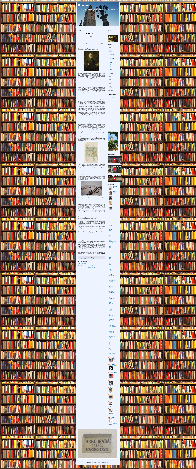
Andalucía (110, 226)
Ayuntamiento (111, 229)
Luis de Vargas (111, 290)
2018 (109, 79)
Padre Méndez (111, 309)
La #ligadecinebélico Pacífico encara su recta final (115, 376)
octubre (111, 57)
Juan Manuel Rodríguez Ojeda (113, 279)
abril (110, 70)
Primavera (110, 318)
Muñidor (110, 304)
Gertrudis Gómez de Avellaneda (113, 265)
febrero (111, 73)
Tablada (110, 337)
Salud (91, 258)
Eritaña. (110, 62)
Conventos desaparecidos (112, 241)
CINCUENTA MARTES (115, 402)
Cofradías (110, 240)
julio (110, 66)
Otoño (109, 308)
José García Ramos (111, 275)
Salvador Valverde (111, 325)
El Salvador (110, 253)
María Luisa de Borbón (112, 296)
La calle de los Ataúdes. (115, 192)
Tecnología (110, 339)
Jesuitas (110, 273)
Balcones (110, 230)
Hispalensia (83, 4)
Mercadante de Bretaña (112, 298)
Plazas (109, 314)
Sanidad (93, 258)
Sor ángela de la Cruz (112, 336)
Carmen (110, 235)
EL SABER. (114, 366)
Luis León (110, 288)
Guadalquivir (110, 270)
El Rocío (110, 252)
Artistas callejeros (111, 228)
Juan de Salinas (111, 281)
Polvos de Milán (111, 315)
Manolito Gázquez (111, 292)
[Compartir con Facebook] (95, 257)
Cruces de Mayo (111, 245)
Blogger (107, 462)
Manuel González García (112, 293)
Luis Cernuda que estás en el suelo (115, 382)
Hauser (86, 258)
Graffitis (110, 268)
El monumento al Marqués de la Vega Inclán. (115, 409)
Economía (110, 251)
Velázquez (110, 344)
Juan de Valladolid (111, 282)
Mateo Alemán (111, 297)
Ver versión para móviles (91, 267)
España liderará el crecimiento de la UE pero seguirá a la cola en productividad (115, 421)
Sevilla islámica (111, 328)
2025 (109, 47)
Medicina (88, 258)
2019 (109, 77)
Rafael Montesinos (111, 320)
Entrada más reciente (81, 265)
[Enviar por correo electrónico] (93, 257)
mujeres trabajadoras (112, 353)
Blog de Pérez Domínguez (113, 357)
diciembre (111, 54)
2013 (109, 84)
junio (110, 67)
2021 (109, 53)
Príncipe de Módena (111, 319)
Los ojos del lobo (111, 387)
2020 (109, 76)
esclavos (110, 352)
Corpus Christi (111, 242)
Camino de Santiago (111, 234)
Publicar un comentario (82, 263)
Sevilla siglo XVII (111, 333)
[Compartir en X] (94, 257)
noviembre (111, 55)
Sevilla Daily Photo (112, 408)
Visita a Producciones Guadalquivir (115, 396)
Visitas (110, 347)
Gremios (110, 269)
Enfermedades (83, 258)
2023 (109, 50)
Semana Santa (111, 327)
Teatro (109, 338)
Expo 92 (110, 258)
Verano (110, 345)
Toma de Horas (111, 380)
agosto (111, 59)
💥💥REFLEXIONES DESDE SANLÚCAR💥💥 (113, 365)
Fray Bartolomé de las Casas (113, 262)
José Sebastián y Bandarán (112, 277)
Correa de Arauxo (111, 243)
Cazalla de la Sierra (111, 237)
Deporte (110, 248)
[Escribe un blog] (93, 257)
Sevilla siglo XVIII (111, 335)
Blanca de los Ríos (111, 231)
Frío (109, 263)
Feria (109, 259)
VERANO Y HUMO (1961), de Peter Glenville (115, 389)
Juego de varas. (110, 34)
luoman (99, 462)
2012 (109, 86)
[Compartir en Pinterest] (96, 257)
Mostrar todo (116, 425)
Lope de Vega (111, 287)
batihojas (110, 349)
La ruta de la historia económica (112, 418)
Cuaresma (110, 246)
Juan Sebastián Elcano (112, 280)
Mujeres (110, 302)
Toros (109, 342)
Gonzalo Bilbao (111, 266)
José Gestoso (110, 276)
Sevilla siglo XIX (111, 331)
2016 (109, 80)
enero (110, 74)
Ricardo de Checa (111, 322)
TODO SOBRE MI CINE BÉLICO (113, 373)
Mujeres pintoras (111, 303)
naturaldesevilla (111, 401)
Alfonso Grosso (111, 225)
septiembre (111, 58)
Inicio (92, 265)
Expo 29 (110, 257)
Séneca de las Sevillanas (112, 394)
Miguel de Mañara (111, 299)
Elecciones (110, 254)
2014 (109, 83)
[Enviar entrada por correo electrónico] (91, 257)
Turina (110, 343)
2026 (109, 46)
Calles (109, 232)
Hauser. (110, 61)
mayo (110, 69)
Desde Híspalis (111, 415)
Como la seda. (115, 206)
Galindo (110, 264)
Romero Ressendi (111, 324)
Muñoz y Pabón (111, 305)
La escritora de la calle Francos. (112, 64)
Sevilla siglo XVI (111, 332)
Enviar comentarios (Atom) (86, 269)
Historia (110, 271)
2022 (109, 51)
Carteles (110, 236)
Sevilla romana (111, 330)
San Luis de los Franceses (112, 326)
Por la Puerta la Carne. (115, 187)
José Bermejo (110, 274)
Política (110, 316)
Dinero (110, 249)
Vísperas (110, 348)
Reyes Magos (110, 321)
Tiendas (110, 341)
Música (110, 307)
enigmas (110, 350)
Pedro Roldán (111, 311)
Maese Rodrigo (111, 291)
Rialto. (114, 196)
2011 (109, 87)
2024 (109, 48)
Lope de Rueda (111, 286)
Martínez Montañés (111, 294)
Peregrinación (111, 313)
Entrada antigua (102, 265)
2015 (109, 82)
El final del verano (114, 359)
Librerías (110, 285)
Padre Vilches (111, 310)
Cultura (110, 247)
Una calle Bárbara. (114, 202)
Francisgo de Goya (111, 260)
